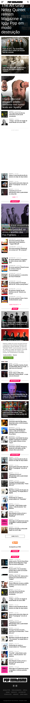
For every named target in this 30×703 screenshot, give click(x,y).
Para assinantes (16, 690)
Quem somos (23, 694)
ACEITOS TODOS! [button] (8, 357)
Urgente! (15, 694)
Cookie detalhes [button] (7, 355)
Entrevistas (8, 694)
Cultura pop (22, 692)
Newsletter (6, 690)
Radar (8, 692)
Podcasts (14, 692)
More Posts (15, 536)
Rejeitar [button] (15, 355)
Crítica (25, 690)
